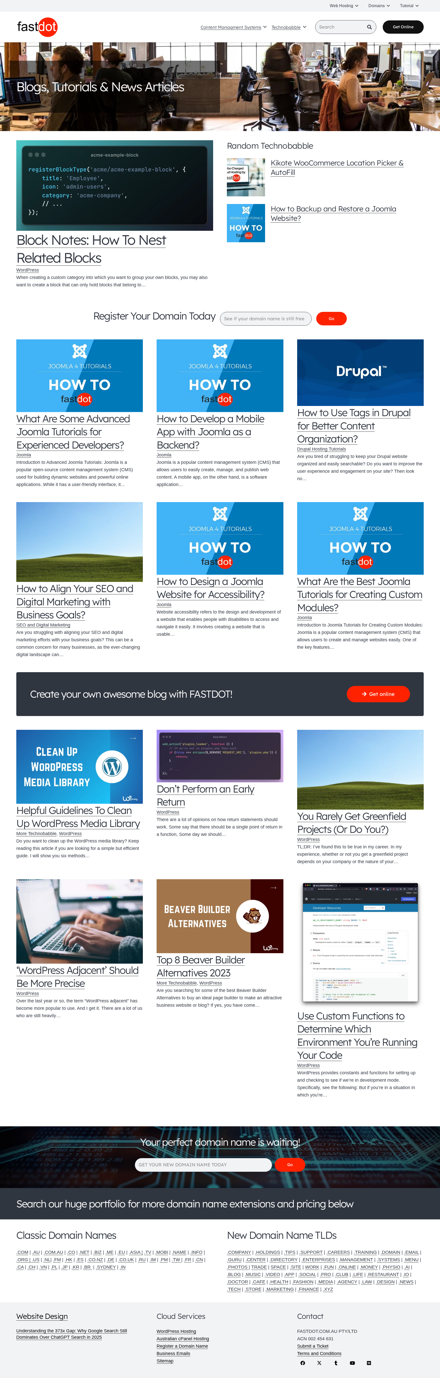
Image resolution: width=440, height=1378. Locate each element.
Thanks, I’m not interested (220, 792)
